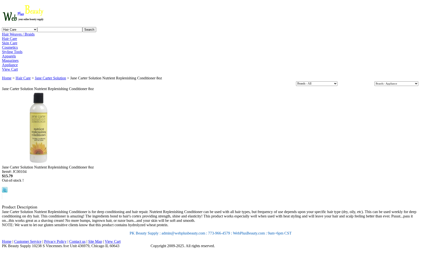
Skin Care (9, 43)
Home (6, 78)
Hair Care (9, 39)
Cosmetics (10, 47)
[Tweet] (5, 191)
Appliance (10, 65)
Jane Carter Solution (50, 78)
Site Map (95, 241)
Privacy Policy (55, 241)
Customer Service (27, 241)
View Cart (10, 69)
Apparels (9, 56)
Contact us (77, 241)
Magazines (10, 60)
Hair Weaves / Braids (18, 34)
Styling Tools (12, 52)
